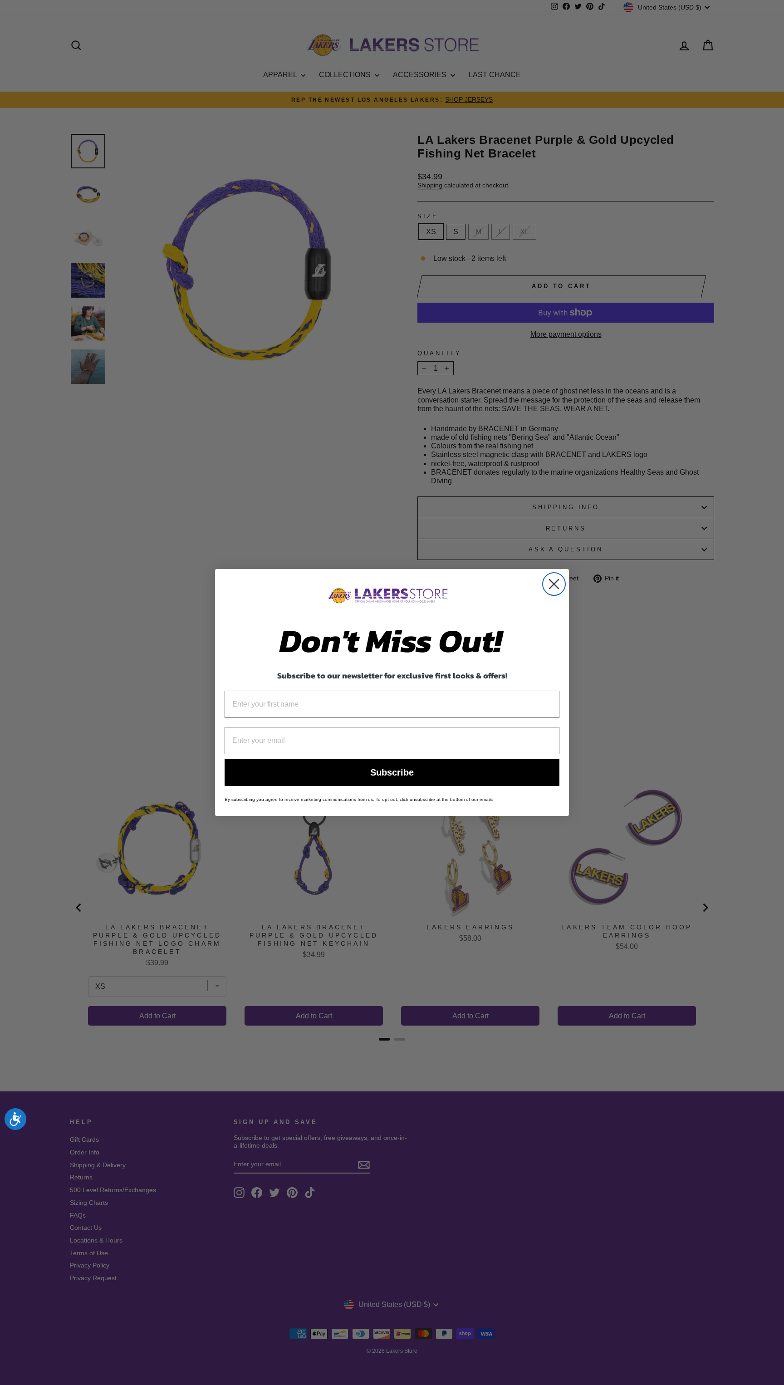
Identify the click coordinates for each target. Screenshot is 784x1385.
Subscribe (392, 772)
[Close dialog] (554, 584)
